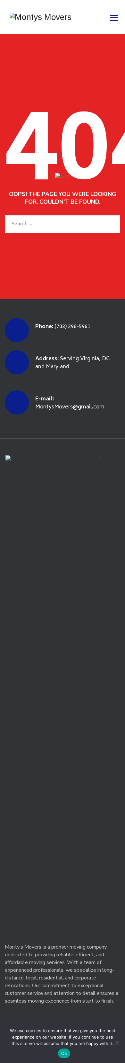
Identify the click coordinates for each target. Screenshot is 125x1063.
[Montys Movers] (40, 17)
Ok (64, 1053)
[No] (117, 1043)
